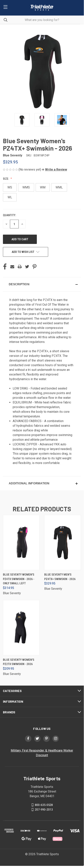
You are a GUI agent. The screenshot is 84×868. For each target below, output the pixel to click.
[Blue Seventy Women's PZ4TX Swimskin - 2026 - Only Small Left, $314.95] (21, 542)
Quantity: (9, 215)
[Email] (12, 267)
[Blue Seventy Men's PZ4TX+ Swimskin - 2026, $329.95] (62, 542)
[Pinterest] (34, 267)
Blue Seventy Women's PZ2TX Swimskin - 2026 (18, 662)
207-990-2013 (44, 809)
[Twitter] (27, 267)
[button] (54, 169)
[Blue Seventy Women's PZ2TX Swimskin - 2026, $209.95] (21, 628)
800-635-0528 (44, 804)
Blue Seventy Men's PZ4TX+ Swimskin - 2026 (60, 577)
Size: (6, 178)
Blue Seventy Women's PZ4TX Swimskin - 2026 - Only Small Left (18, 579)
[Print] (20, 267)
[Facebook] (5, 267)
